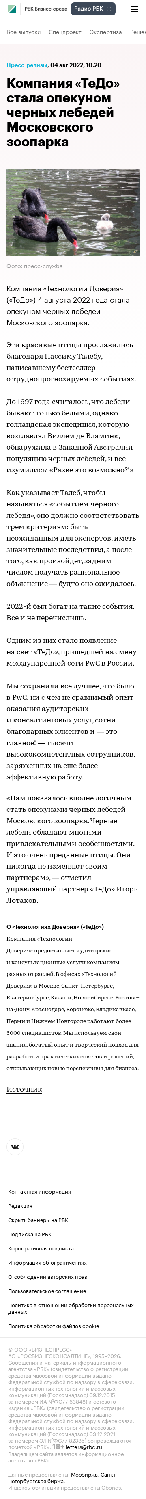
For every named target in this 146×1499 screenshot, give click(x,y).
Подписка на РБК (30, 1233)
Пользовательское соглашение (47, 1290)
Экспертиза (106, 31)
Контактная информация (39, 1191)
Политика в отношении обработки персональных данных (71, 1307)
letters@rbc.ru (84, 1446)
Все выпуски (23, 31)
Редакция (20, 1205)
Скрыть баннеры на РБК (38, 1219)
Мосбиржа (84, 1474)
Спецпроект (65, 31)
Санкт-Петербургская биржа (63, 1477)
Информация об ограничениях (47, 1262)
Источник (24, 1090)
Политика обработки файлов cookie (53, 1325)
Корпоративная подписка (41, 1248)
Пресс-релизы (26, 65)
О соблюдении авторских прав (47, 1276)
